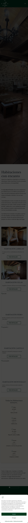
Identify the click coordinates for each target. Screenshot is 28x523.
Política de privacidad (17, 521)
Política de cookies (9, 521)
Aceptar (14, 514)
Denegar (14, 517)
